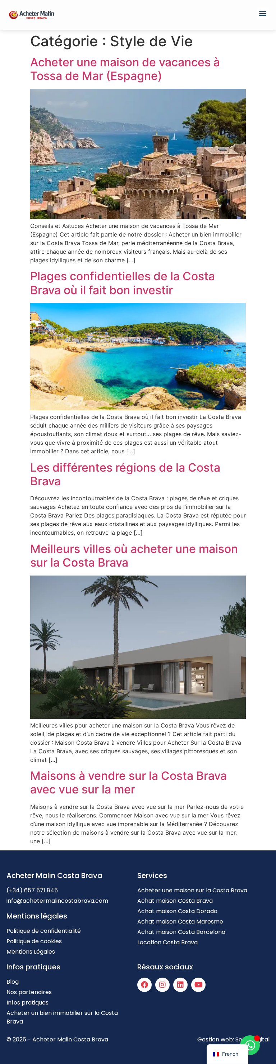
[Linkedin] (180, 985)
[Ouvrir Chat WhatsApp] (250, 1045)
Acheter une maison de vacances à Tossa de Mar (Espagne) (125, 69)
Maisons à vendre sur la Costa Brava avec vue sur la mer (128, 782)
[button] (263, 13)
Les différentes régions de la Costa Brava (125, 474)
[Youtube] (198, 985)
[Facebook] (144, 985)
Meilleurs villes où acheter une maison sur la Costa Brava (134, 555)
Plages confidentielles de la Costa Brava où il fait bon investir (122, 283)
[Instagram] (162, 985)
